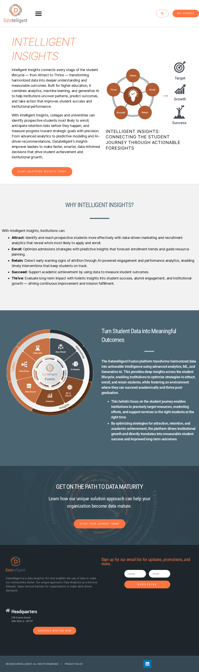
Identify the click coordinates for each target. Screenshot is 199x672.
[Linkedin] (147, 664)
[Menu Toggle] (38, 13)
